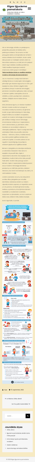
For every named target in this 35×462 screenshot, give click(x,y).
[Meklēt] (28, 416)
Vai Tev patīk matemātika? (20, 404)
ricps (5, 390)
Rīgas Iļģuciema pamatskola (17, 8)
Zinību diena (10, 430)
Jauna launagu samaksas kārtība (17, 448)
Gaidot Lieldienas (12, 445)
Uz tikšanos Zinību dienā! (14, 399)
